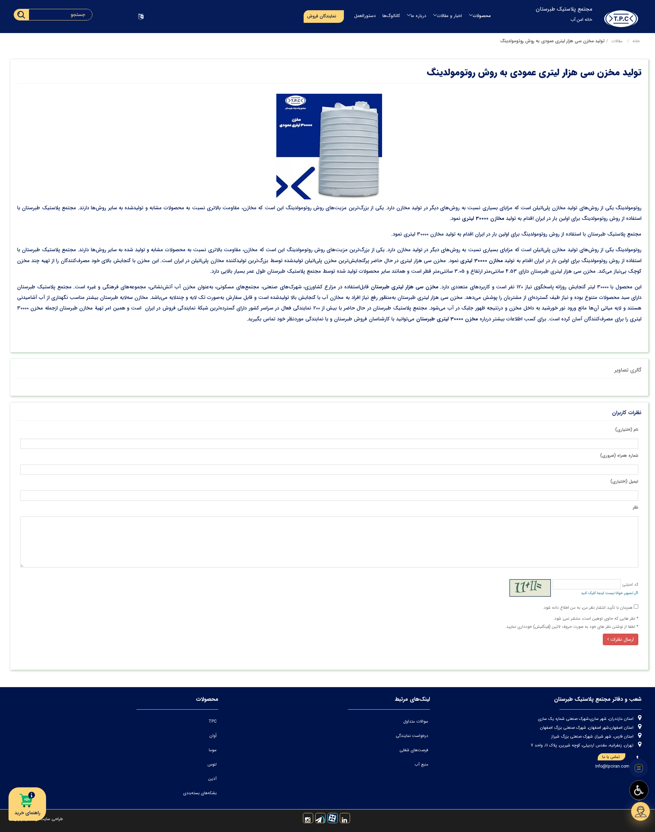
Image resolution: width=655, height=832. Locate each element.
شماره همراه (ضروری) (619, 455)
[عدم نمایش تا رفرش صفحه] (639, 768)
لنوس (212, 764)
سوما (213, 750)
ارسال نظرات (621, 639)
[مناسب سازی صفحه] (639, 790)
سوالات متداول (415, 721)
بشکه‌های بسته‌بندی (200, 793)
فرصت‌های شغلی (413, 750)
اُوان (213, 735)
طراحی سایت (51, 819)
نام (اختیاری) (626, 429)
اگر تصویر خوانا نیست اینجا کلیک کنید (609, 593)
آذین (212, 778)
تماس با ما (611, 757)
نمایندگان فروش (321, 16)
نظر (635, 507)
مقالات (617, 41)
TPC (212, 721)
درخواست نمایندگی (412, 735)
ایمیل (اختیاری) (624, 481)
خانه (636, 41)
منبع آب (421, 764)
